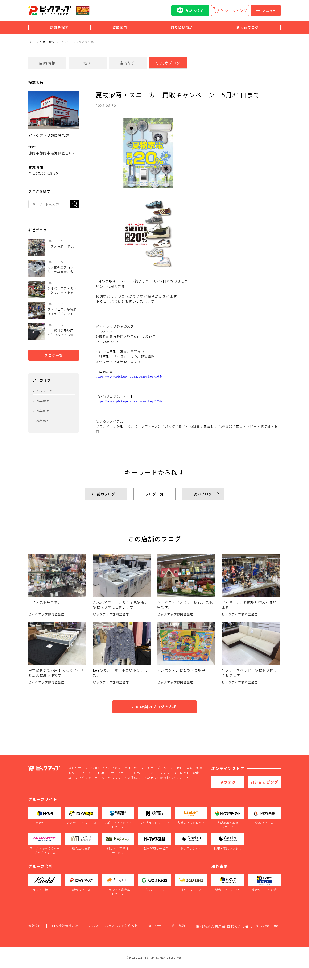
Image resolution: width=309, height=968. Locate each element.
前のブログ (106, 493)
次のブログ (203, 493)
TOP (31, 42)
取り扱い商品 (182, 27)
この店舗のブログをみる (154, 706)
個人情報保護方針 (65, 925)
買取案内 (119, 27)
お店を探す (47, 42)
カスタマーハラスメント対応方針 (113, 925)
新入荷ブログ (247, 27)
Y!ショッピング (234, 10)
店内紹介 (128, 63)
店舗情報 (47, 63)
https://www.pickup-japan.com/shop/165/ (129, 376)
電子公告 (154, 925)
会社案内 (34, 925)
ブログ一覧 (53, 355)
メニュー (269, 10)
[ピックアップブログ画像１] (188, 153)
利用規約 (178, 925)
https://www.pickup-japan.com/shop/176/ (129, 401)
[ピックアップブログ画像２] (188, 233)
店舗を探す (59, 27)
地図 (87, 63)
